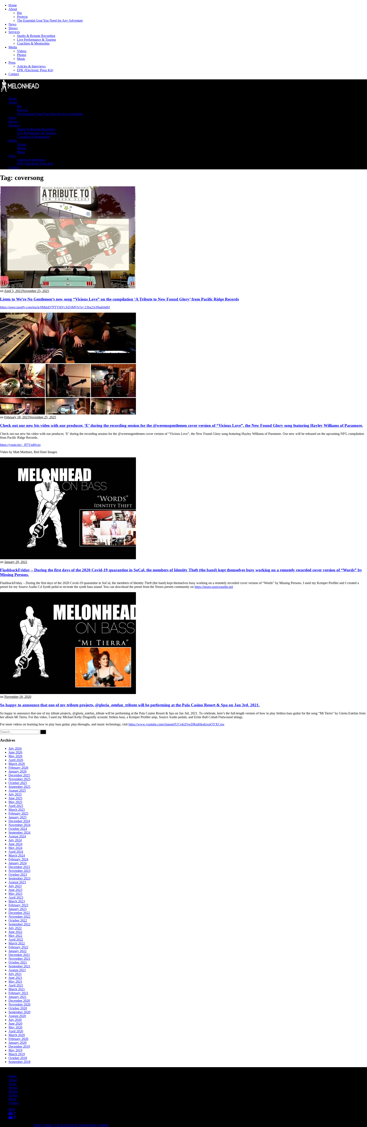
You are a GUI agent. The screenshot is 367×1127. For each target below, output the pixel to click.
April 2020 (15, 1031)
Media (12, 47)
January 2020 (17, 1042)
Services (14, 32)
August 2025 (17, 790)
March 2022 (16, 943)
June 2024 (15, 844)
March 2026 (16, 764)
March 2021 (16, 989)
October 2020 (17, 1008)
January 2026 (17, 771)
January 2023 (17, 909)
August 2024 (17, 836)
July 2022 (15, 928)
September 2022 (19, 924)
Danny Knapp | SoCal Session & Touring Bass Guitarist (71, 1125)
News (12, 24)
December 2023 (19, 867)
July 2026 (15, 748)
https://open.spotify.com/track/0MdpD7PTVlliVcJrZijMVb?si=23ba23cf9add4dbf (55, 307)
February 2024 (18, 859)
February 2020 (18, 1039)
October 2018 (17, 1058)
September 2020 (19, 1012)
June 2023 (15, 890)
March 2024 (16, 855)
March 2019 (16, 1054)
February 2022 (18, 947)
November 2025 (19, 779)
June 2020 (15, 1023)
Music (21, 58)
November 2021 (19, 958)
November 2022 (19, 916)
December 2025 (19, 775)
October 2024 (17, 828)
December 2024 (19, 821)
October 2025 (17, 783)
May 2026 (15, 756)
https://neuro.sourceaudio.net (214, 587)
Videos (21, 51)
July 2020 (15, 1020)
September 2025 (19, 786)
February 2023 (18, 905)
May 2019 (15, 1050)
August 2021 (17, 970)
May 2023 (15, 893)
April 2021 (15, 985)
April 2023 (15, 897)
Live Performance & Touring (36, 39)
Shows (13, 28)
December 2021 (19, 955)
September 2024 (19, 832)
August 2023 (17, 882)
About (12, 9)
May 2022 (15, 935)
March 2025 (16, 809)
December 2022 (19, 913)
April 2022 (15, 939)
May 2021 (15, 981)
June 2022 (15, 932)
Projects (22, 16)
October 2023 (17, 874)
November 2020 (19, 1004)
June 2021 (15, 977)
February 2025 (18, 813)
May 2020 (15, 1027)
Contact (13, 74)
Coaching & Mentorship (33, 43)
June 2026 (15, 752)
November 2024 (19, 825)
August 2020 (17, 1016)
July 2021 (15, 974)
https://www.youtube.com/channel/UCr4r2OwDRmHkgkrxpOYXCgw (176, 724)
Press (12, 62)
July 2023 (15, 886)
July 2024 (15, 840)
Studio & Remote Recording (36, 36)
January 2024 (17, 863)
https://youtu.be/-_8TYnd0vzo (20, 445)
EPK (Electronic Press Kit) (35, 70)
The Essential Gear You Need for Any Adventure (50, 20)
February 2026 (18, 767)
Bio (19, 13)
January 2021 (17, 997)
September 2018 (19, 1062)
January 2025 (17, 817)
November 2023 (19, 871)
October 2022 (17, 920)
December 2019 (19, 1046)
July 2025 (15, 794)
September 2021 (19, 966)
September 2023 (19, 878)
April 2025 (15, 806)
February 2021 (18, 993)
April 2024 (15, 851)
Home (12, 5)
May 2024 (15, 848)
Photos (21, 55)
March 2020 (16, 1035)
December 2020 (19, 1000)
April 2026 (15, 760)
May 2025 (15, 802)
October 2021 (17, 962)
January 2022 (17, 951)
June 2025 (15, 798)
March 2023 (16, 901)
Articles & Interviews (31, 66)
